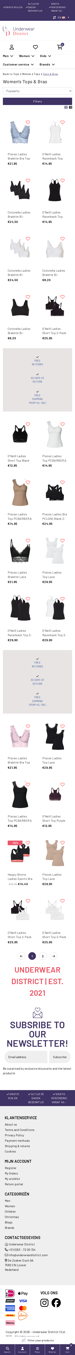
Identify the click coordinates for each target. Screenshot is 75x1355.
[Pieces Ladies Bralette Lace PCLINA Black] (20, 551)
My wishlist (12, 1178)
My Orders (11, 1173)
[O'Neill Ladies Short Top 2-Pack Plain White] (54, 911)
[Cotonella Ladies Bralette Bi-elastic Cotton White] (54, 249)
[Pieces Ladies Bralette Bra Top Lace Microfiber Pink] (20, 736)
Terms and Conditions (20, 1130)
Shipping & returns (17, 1146)
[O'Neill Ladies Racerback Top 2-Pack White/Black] (54, 609)
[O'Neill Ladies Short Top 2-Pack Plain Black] (54, 307)
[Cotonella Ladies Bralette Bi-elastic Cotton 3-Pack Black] (20, 191)
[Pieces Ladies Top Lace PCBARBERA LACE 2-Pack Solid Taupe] (54, 853)
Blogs (8, 1222)
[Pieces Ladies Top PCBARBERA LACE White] (54, 434)
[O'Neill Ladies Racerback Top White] (54, 132)
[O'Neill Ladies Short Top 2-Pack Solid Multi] (20, 911)
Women (26, 74)
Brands (9, 1227)
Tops (37, 74)
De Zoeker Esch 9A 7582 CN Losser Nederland (19, 1264)
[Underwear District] (19, 30)
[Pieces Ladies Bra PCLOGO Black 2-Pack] (54, 492)
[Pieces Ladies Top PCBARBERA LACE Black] (20, 795)
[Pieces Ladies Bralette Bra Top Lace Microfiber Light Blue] (20, 132)
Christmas (12, 1217)
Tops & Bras (50, 74)
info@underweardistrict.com (28, 1255)
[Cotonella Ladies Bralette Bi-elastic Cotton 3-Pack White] (20, 249)
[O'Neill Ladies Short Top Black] (20, 434)
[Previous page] (21, 956)
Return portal (14, 1184)
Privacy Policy (14, 1135)
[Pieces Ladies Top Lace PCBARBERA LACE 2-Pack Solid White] (54, 551)
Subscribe (60, 1057)
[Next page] (54, 956)
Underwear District (21, 1244)
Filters (37, 101)
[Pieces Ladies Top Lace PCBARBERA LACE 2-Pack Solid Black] (54, 736)
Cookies (10, 1151)
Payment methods (17, 1140)
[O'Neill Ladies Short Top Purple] (54, 795)
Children (10, 1211)
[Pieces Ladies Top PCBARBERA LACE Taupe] (20, 492)
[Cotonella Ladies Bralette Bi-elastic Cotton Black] (20, 307)
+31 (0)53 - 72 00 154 (22, 1249)
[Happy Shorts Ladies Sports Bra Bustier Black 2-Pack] (20, 853)
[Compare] (55, 17)
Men (7, 1200)
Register (11, 1168)
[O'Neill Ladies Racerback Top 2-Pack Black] (20, 609)
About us (11, 1124)
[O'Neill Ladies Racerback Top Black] (54, 191)
